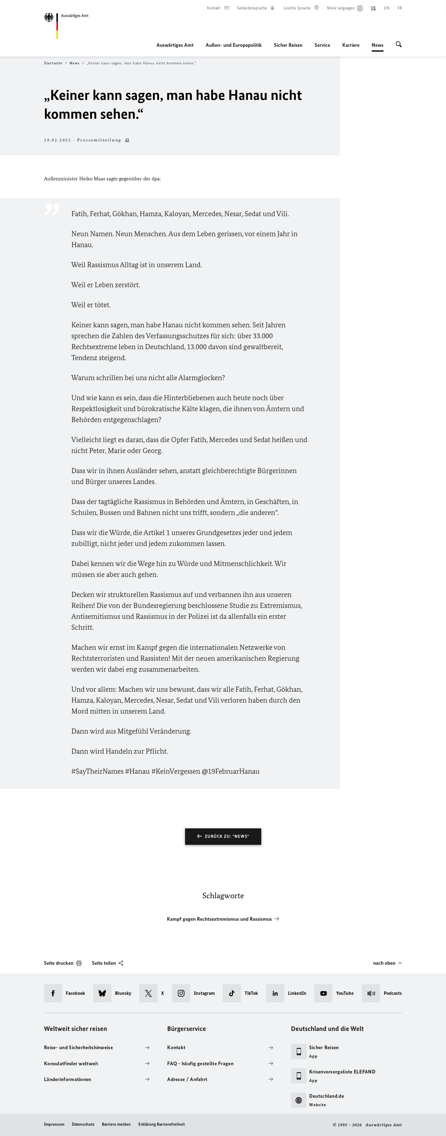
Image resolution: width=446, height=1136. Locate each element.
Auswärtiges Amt (175, 45)
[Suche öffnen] (399, 45)
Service (322, 45)
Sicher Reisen (288, 45)
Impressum (54, 1124)
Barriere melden (116, 1124)
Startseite (53, 63)
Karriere (351, 45)
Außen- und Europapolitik (234, 45)
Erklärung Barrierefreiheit (161, 1124)
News (377, 47)
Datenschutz (83, 1124)
